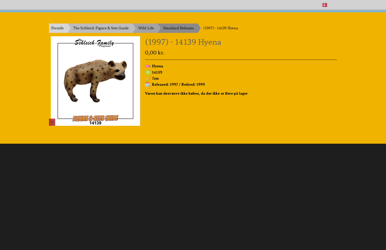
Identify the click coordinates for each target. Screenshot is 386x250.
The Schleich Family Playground (76, 4)
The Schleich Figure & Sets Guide (101, 28)
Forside (57, 28)
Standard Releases (178, 28)
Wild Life (146, 28)
